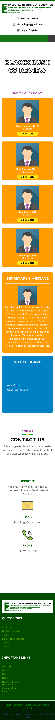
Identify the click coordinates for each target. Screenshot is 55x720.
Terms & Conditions (10, 714)
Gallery (6, 642)
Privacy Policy (27, 714)
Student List (8, 635)
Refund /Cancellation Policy (39, 715)
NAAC (5, 678)
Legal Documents (11, 631)
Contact (6, 646)
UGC (4, 674)
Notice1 (17, 386)
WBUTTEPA (8, 666)
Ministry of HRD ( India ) (10, 689)
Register (33, 30)
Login (24, 30)
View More (27, 133)
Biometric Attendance (13, 639)
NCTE (5, 670)
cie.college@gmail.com (30, 24)
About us (6, 627)
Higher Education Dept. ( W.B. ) (11, 683)
